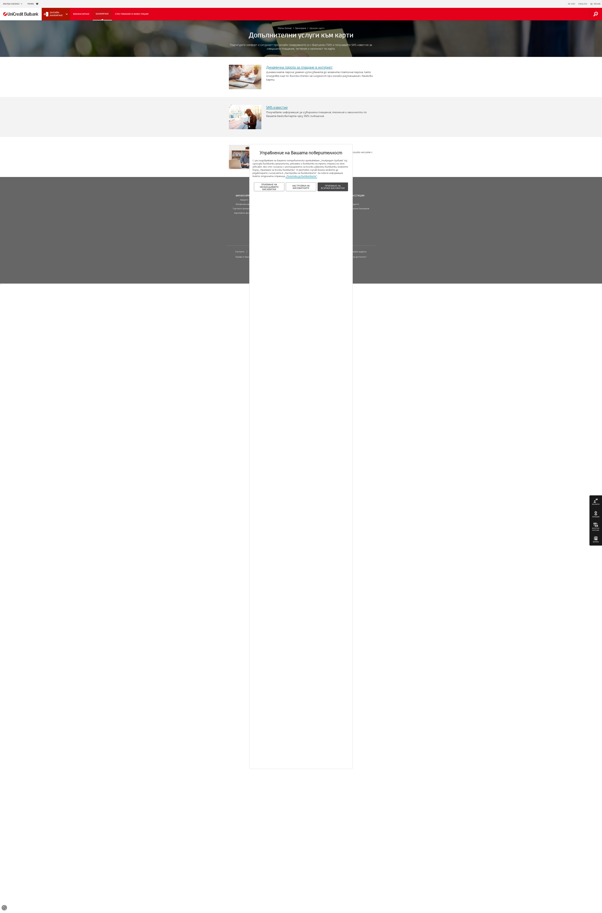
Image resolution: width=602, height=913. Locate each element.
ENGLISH (582, 4)
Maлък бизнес (11, 4)
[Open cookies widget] (4, 908)
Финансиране (244, 195)
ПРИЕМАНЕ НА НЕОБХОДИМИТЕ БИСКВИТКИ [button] (269, 187)
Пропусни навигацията (551, 4)
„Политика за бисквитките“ (301, 176)
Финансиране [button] (81, 14)
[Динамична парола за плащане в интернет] (245, 76)
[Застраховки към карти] (245, 156)
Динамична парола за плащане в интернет (299, 67)
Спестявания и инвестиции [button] (131, 14)
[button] (595, 4)
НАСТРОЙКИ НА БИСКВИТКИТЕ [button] (301, 187)
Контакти (239, 252)
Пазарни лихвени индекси (354, 252)
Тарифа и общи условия (246, 257)
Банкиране (300, 28)
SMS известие (277, 107)
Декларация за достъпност (354, 257)
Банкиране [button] (102, 14)
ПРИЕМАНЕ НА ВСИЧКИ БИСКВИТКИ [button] (333, 187)
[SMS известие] (245, 117)
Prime (32, 4)
